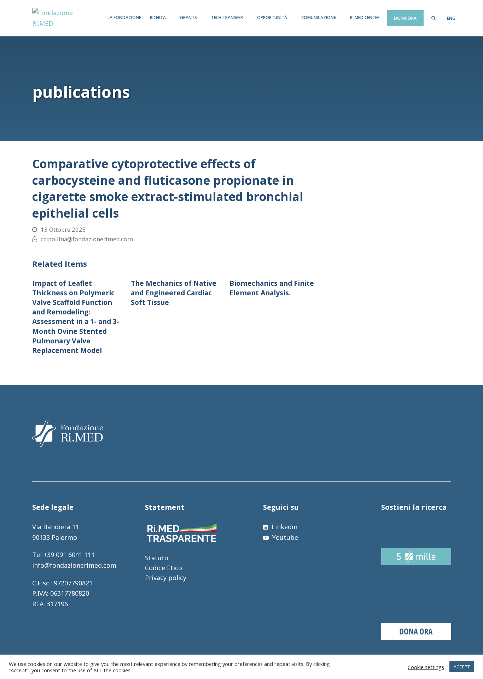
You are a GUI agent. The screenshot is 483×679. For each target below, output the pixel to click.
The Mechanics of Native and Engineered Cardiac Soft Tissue (173, 292)
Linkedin (283, 526)
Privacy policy (165, 577)
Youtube (284, 537)
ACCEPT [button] (462, 666)
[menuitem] (451, 18)
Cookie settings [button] (426, 667)
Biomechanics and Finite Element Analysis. (271, 287)
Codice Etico (163, 567)
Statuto (156, 558)
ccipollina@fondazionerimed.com (87, 239)
